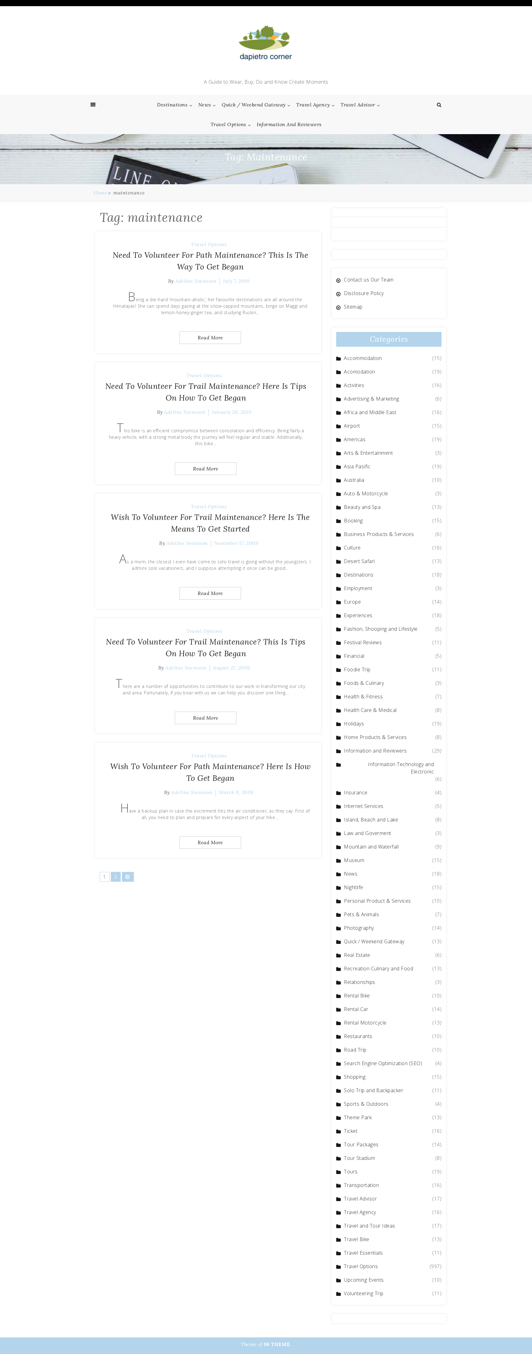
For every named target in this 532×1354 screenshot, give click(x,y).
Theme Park (358, 1117)
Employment (358, 588)
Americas (354, 439)
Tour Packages (361, 1144)
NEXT (128, 877)
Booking (353, 520)
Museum (354, 860)
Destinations (172, 105)
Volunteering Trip (364, 1293)
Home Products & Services (375, 737)
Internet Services (364, 806)
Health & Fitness (363, 696)
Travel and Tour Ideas (369, 1225)
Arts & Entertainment (368, 452)
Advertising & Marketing (371, 398)
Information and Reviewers (289, 124)
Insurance (356, 792)
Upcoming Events (364, 1279)
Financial (354, 656)
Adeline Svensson (195, 281)
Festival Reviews (363, 642)
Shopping (354, 1076)
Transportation (361, 1185)
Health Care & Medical (370, 710)
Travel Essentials (363, 1252)
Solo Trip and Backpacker (373, 1090)
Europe (352, 601)
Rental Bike (357, 995)
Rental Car (356, 1009)
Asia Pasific (357, 466)
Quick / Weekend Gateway (254, 105)
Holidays (354, 723)
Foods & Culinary (364, 683)
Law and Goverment (367, 833)
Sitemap (353, 306)
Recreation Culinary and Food (378, 968)
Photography (359, 928)
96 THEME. (278, 1344)
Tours (351, 1171)
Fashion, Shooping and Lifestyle (381, 628)
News (204, 105)
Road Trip (355, 1049)
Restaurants (358, 1036)
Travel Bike (356, 1239)
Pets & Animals (361, 914)
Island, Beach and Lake (371, 819)
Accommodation (363, 358)
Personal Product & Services (377, 900)
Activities (354, 385)
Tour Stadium (359, 1158)
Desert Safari (359, 561)
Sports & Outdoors (366, 1103)
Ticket (350, 1131)
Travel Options (228, 124)
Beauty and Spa (362, 507)
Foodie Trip (357, 669)
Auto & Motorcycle (366, 493)
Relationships (359, 982)
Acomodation (359, 371)
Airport (352, 425)
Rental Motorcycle (365, 1022)
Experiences (358, 615)
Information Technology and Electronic (401, 768)
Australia (354, 480)
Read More (210, 337)
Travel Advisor (358, 105)
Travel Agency (313, 105)
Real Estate (357, 955)
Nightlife (353, 887)
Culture (352, 547)
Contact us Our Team (369, 279)
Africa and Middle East (370, 412)
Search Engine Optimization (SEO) (383, 1063)
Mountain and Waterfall (371, 846)
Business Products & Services (379, 534)
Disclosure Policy (364, 293)
